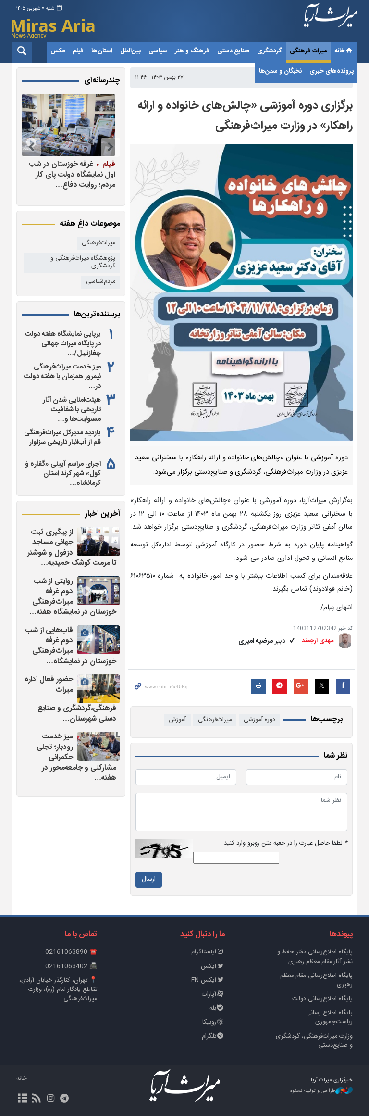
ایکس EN (203, 981)
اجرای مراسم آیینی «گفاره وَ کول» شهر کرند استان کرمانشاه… (63, 473)
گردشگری (269, 51)
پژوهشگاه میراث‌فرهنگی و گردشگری (82, 263)
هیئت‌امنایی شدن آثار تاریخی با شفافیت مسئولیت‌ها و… (72, 409)
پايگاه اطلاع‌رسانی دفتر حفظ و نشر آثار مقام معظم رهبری (315, 956)
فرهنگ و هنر (192, 51)
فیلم (78, 51)
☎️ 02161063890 (71, 952)
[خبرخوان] (36, 1099)
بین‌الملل (130, 51)
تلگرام (209, 1036)
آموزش (177, 720)
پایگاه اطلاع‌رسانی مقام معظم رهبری (316, 980)
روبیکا (209, 1022)
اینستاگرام (203, 952)
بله (212, 1008)
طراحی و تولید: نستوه (312, 1091)
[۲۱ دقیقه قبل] (98, 639)
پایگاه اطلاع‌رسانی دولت (322, 999)
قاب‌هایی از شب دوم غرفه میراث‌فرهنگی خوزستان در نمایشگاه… (70, 646)
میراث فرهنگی (308, 51)
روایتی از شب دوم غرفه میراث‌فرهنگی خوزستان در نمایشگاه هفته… (72, 597)
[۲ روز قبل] (68, 125)
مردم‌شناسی (100, 282)
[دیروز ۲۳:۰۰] (98, 746)
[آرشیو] (22, 1099)
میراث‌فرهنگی (215, 720)
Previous (110, 147)
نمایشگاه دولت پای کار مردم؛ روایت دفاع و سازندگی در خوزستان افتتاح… (68, 174)
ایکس (208, 967)
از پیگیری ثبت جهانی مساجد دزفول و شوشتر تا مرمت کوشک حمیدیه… (71, 548)
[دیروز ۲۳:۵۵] (98, 688)
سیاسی (157, 51)
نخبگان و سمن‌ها (280, 71)
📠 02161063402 (71, 967)
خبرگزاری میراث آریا (330, 22)
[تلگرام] (65, 1099)
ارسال (149, 880)
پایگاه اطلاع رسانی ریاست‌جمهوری (329, 1017)
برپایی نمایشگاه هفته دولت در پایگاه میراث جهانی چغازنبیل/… (63, 344)
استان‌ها (101, 51)
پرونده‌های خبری (331, 71)
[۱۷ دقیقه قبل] (98, 541)
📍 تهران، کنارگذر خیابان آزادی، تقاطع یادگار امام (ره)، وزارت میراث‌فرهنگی (58, 990)
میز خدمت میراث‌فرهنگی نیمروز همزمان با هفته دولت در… (62, 376)
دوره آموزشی (259, 720)
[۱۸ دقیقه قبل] (98, 590)
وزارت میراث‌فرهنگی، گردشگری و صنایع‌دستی (314, 1041)
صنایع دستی (233, 51)
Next (31, 147)
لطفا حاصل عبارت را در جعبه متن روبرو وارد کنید (285, 843)
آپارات (209, 994)
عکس (57, 51)
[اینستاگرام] (50, 1099)
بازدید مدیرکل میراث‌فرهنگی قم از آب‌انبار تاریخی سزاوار (62, 437)
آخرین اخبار (102, 514)
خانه (339, 51)
